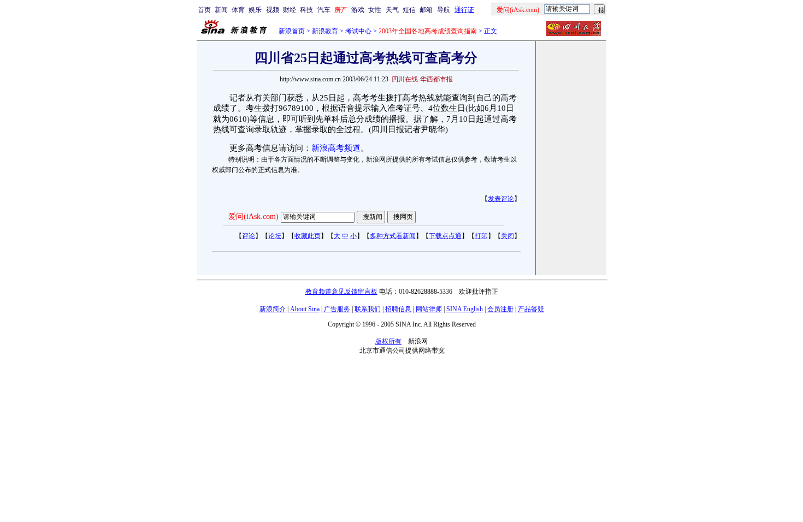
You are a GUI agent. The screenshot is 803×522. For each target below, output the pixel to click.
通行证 (464, 10)
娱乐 (255, 10)
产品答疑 (531, 309)
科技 (306, 10)
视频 (272, 10)
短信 (409, 10)
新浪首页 (292, 31)
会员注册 (500, 309)
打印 (481, 236)
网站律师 (429, 309)
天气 (392, 10)
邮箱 (426, 10)
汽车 (323, 10)
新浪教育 (325, 31)
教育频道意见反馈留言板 (341, 291)
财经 (289, 10)
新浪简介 (272, 309)
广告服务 (337, 309)
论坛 (274, 236)
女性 (374, 10)
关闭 (507, 236)
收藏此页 (307, 236)
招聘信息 (398, 309)
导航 (443, 10)
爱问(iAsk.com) (253, 216)
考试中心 (358, 31)
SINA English (464, 309)
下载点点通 (445, 236)
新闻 (221, 10)
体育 (238, 10)
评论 (248, 236)
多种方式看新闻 (393, 236)
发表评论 (501, 199)
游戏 (357, 10)
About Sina (305, 309)
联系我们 (368, 309)
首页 (204, 10)
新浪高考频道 (336, 148)
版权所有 (388, 341)
